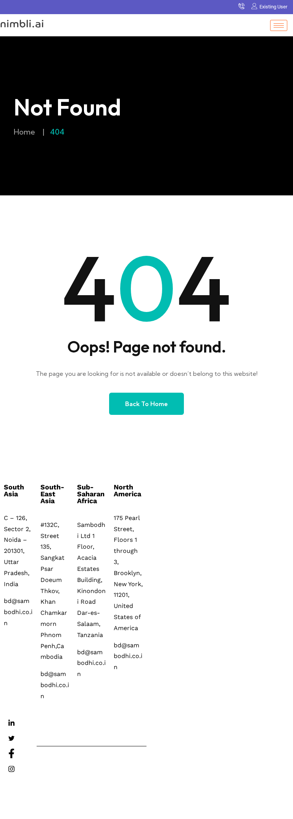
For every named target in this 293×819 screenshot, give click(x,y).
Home (24, 131)
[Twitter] (11, 738)
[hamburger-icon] (278, 25)
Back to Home (146, 404)
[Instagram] (11, 769)
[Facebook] (11, 754)
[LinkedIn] (11, 723)
